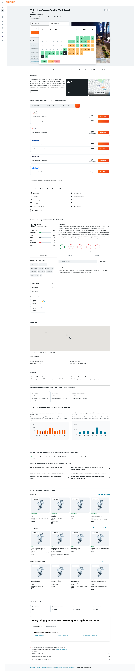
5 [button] (53, 42)
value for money (49, 268)
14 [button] (61, 45)
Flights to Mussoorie (39, 635)
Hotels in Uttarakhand (61, 667)
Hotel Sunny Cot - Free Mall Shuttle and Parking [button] (60, 549)
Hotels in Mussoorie (63, 635)
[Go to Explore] (3, 24)
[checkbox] (38, 302)
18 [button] (50, 49)
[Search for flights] (3, 7)
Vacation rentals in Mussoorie (90, 635)
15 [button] (65, 45)
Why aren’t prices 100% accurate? (41, 659)
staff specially (41, 271)
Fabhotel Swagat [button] (55, 580)
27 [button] (57, 53)
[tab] (43, 256)
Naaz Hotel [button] (34, 515)
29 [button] (65, 53)
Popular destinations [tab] (50, 626)
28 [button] (61, 53)
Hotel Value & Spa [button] (35, 581)
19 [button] (53, 49)
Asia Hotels (44, 667)
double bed (49, 271)
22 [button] (65, 49)
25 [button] (50, 53)
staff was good (34, 264)
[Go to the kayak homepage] (10, 2)
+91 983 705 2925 (35, 19)
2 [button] (42, 42)
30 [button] (42, 57)
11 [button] (49, 45)
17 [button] (46, 49)
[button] (2, 2)
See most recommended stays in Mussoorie (99, 561)
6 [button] (57, 42)
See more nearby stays (104, 494)
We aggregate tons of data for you (41, 656)
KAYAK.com (32, 667)
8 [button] (77, 42)
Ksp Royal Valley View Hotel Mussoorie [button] (58, 515)
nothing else (34, 268)
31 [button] (46, 57)
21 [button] (61, 49)
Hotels (38, 667)
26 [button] (53, 53)
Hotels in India (51, 667)
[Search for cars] (3, 13)
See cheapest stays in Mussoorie (101, 527)
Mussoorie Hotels (71, 667)
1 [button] (77, 38)
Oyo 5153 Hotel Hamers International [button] (80, 515)
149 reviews (40, 14)
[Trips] (3, 32)
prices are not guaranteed (61, 649)
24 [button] (46, 53)
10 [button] (46, 45)
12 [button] (53, 45)
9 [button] (42, 45)
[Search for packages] (3, 17)
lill (40, 275)
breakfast (41, 268)
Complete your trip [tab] (37, 626)
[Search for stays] (3, 10)
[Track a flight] (3, 28)
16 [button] (42, 49)
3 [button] (46, 42)
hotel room (33, 271)
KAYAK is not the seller (38, 654)
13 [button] (57, 45)
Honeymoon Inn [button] (75, 581)
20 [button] (57, 49)
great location (43, 264)
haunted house (34, 275)
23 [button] (42, 53)
